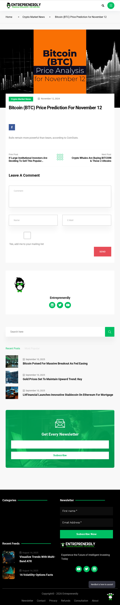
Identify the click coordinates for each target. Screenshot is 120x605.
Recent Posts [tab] (13, 348)
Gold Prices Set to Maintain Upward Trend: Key (52, 379)
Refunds (65, 600)
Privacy (53, 600)
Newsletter (27, 600)
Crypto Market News (33, 16)
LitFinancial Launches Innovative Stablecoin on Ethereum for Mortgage (68, 394)
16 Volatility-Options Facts (36, 574)
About (95, 600)
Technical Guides (12, 508)
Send (103, 251)
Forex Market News (13, 517)
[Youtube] (68, 305)
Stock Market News (13, 512)
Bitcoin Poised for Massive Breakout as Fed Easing (55, 363)
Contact (41, 600)
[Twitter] (60, 305)
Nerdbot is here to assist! (102, 584)
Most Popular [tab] (32, 348)
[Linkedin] (52, 305)
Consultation (81, 600)
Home (9, 16)
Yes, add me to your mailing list (26, 244)
